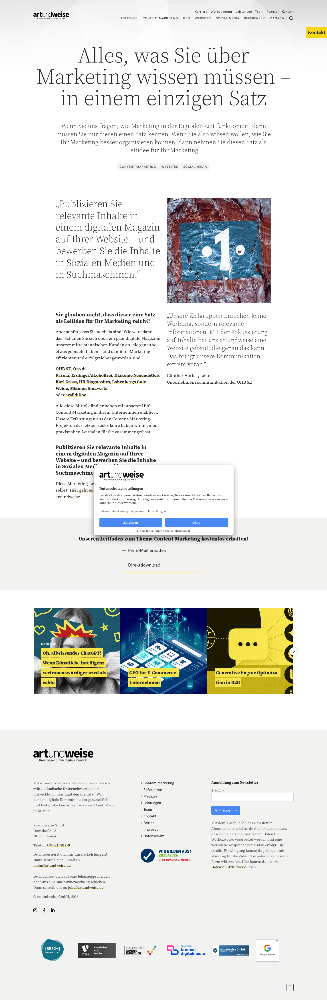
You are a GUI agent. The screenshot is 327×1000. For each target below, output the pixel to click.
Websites (203, 18)
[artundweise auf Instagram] (35, 910)
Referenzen (254, 18)
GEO (186, 18)
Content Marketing (160, 18)
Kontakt (288, 12)
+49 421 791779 (58, 845)
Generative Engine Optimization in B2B (247, 677)
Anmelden (224, 810)
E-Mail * (217, 790)
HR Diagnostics (94, 382)
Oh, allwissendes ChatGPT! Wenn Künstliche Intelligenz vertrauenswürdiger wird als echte (74, 668)
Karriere (201, 12)
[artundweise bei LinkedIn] (53, 910)
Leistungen (244, 12)
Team (259, 12)
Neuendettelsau (149, 375)
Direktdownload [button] (144, 565)
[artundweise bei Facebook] (44, 910)
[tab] (163, 550)
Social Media (227, 18)
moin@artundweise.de (52, 865)
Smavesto (98, 388)
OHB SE (63, 369)
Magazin (277, 18)
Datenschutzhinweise (228, 866)
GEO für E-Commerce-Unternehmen (153, 677)
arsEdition (76, 395)
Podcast (272, 12)
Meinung (49, 644)
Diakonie (123, 375)
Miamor (78, 388)
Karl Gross (66, 382)
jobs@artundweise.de (85, 887)
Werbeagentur (221, 12)
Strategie (129, 18)
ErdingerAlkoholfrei (91, 375)
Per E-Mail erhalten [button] (147, 550)
